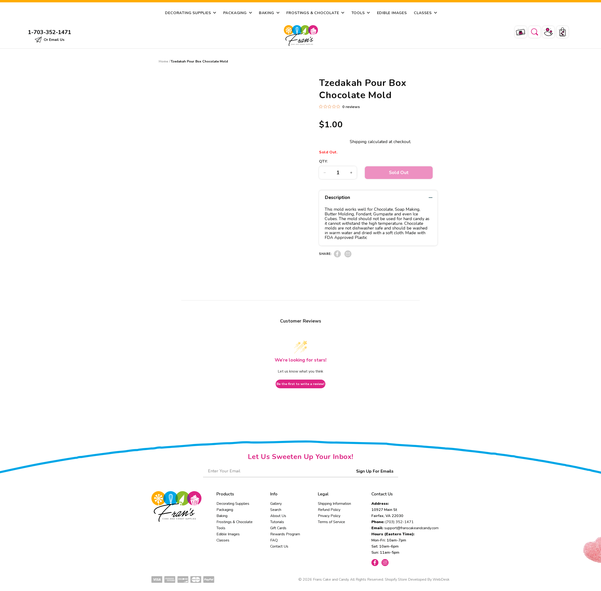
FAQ (274, 540)
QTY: (323, 161)
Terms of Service (331, 522)
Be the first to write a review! (300, 384)
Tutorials (277, 522)
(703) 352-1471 (399, 522)
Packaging (224, 509)
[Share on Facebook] (337, 256)
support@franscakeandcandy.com (411, 528)
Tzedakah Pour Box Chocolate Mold (199, 61)
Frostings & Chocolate (234, 522)
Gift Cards (278, 528)
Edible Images (228, 534)
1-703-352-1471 (49, 32)
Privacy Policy (329, 515)
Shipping (358, 141)
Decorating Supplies (232, 503)
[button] (531, 31)
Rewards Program (285, 534)
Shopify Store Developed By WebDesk (417, 579)
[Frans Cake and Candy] (300, 35)
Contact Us (279, 546)
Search (275, 509)
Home (163, 61)
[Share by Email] (347, 256)
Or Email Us (54, 39)
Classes (222, 540)
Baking (221, 515)
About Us (278, 515)
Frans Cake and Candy (331, 579)
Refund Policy (329, 509)
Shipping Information (334, 503)
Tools (220, 528)
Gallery (276, 503)
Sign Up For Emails (374, 471)
